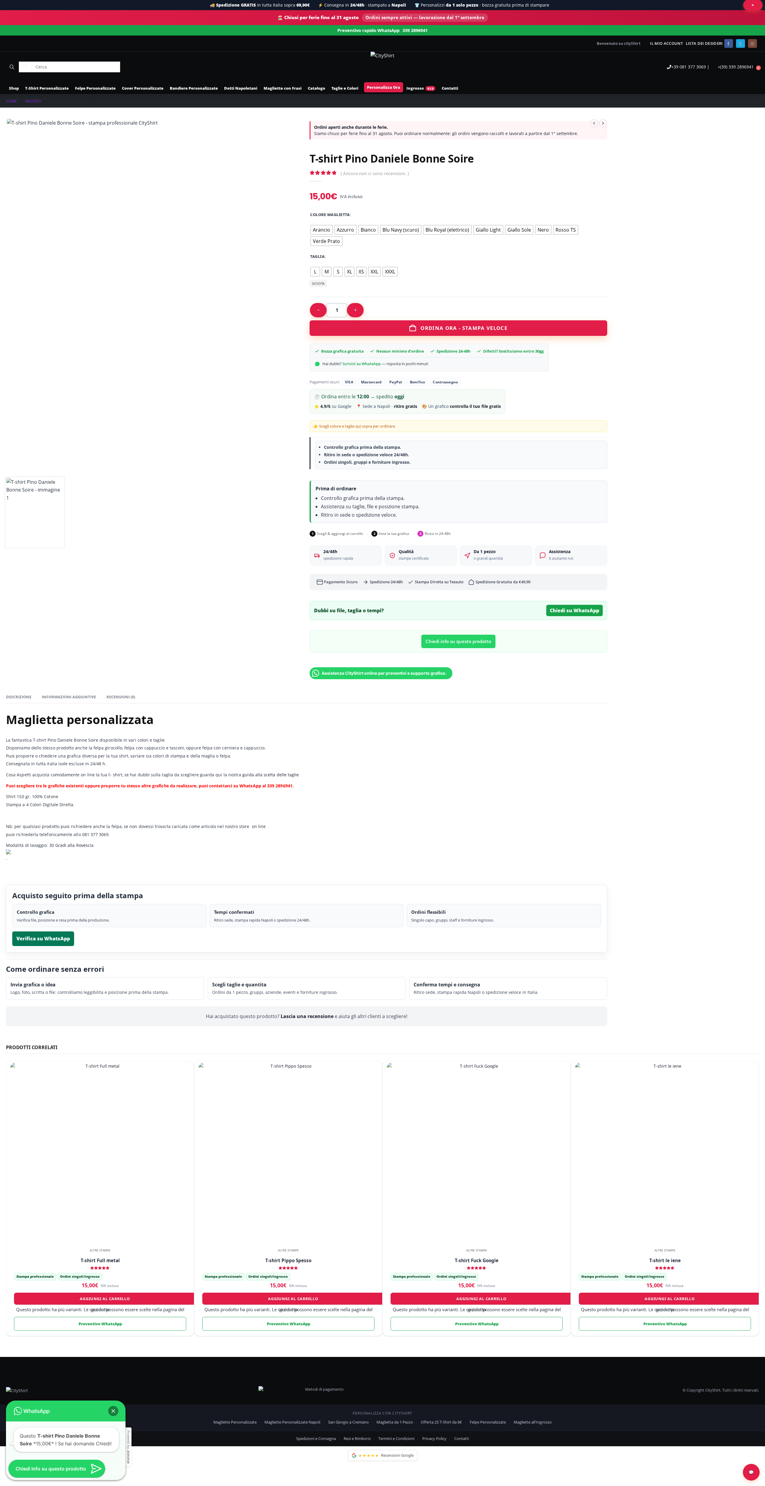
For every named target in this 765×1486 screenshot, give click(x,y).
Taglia (317, 256)
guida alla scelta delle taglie (270, 775)
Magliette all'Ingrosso (533, 1422)
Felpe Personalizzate (95, 88)
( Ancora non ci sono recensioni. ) (375, 173)
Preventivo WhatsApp (100, 1323)
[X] (740, 43)
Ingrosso (415, 88)
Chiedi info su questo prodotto (458, 641)
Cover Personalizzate (142, 88)
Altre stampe (100, 1250)
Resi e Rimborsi (357, 1438)
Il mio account (666, 43)
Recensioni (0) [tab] (120, 697)
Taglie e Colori (344, 88)
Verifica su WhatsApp (43, 938)
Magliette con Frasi (283, 88)
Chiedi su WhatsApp (574, 610)
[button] (12, 67)
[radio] (321, 229)
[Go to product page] (100, 1152)
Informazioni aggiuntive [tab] (69, 697)
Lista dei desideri (704, 43)
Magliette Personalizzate (235, 1422)
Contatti (450, 88)
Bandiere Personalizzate (194, 88)
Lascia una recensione (307, 1016)
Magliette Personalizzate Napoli (292, 1422)
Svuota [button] (318, 283)
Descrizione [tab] (18, 697)
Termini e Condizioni (396, 1438)
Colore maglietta (330, 214)
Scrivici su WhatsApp (361, 363)
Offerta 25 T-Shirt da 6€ (441, 1422)
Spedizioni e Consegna (316, 1438)
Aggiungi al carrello (105, 1298)
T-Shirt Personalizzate (47, 88)
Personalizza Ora (383, 87)
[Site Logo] (382, 55)
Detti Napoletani (240, 88)
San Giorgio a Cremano (348, 1422)
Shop (14, 88)
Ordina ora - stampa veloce (463, 328)
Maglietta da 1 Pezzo (395, 1422)
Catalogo (316, 88)
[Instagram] (752, 43)
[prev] (594, 123)
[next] (603, 123)
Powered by (128, 1447)
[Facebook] (728, 43)
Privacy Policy (434, 1438)
